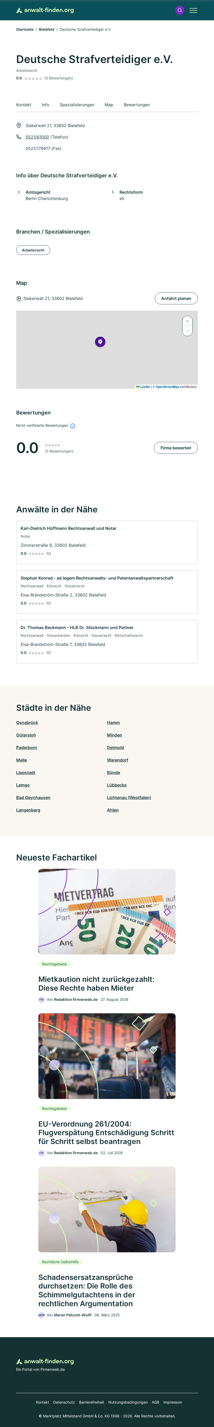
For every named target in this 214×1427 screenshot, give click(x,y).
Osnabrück (27, 722)
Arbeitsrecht (33, 250)
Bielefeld (46, 29)
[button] (179, 10)
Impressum (172, 1402)
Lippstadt (25, 772)
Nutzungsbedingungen (128, 1402)
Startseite (24, 29)
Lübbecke (117, 785)
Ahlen (113, 810)
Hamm (113, 722)
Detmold (115, 747)
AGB (155, 1402)
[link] (107, 542)
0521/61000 (37, 137)
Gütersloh (26, 735)
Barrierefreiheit (91, 1402)
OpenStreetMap (167, 386)
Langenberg (28, 810)
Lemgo (23, 785)
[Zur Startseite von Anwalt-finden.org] (45, 10)
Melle (21, 760)
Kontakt (42, 1402)
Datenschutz (64, 1402)
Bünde (113, 772)
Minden (114, 735)
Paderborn (26, 747)
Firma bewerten (175, 447)
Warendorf (117, 760)
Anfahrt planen (176, 298)
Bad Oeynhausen (33, 797)
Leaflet (144, 386)
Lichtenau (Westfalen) (129, 797)
